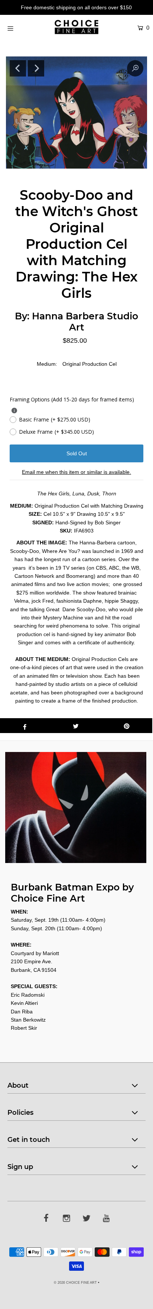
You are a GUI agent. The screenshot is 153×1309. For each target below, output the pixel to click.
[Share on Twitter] (75, 725)
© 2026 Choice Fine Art (75, 1282)
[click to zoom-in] (135, 68)
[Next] (36, 68)
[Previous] (18, 68)
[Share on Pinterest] (126, 725)
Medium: (47, 364)
